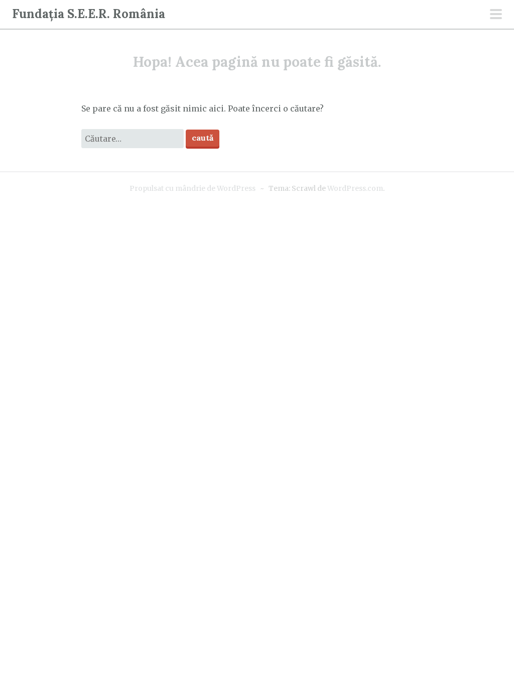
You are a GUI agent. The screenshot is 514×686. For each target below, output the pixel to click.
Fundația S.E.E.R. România (88, 14)
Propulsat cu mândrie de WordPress (192, 188)
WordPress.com (355, 188)
